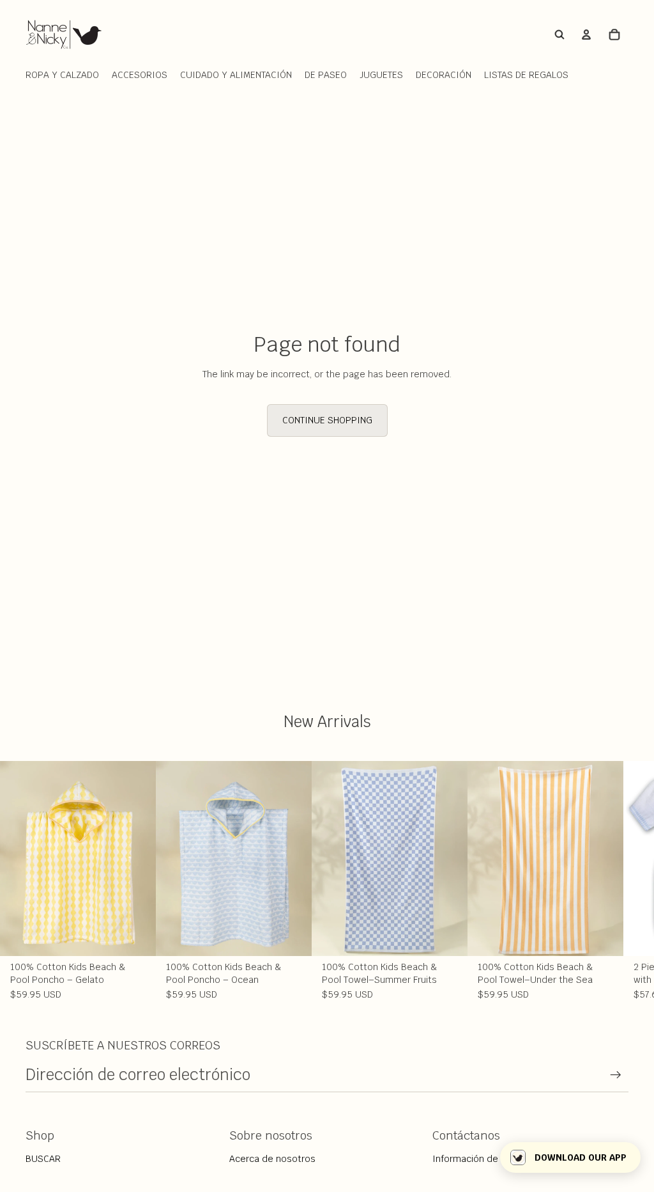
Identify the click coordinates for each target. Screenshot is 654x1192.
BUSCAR (43, 1159)
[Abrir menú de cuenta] (586, 34)
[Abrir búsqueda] (559, 34)
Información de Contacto (486, 1159)
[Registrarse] (615, 1075)
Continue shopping (327, 420)
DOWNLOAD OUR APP (581, 1157)
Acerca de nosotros (272, 1159)
